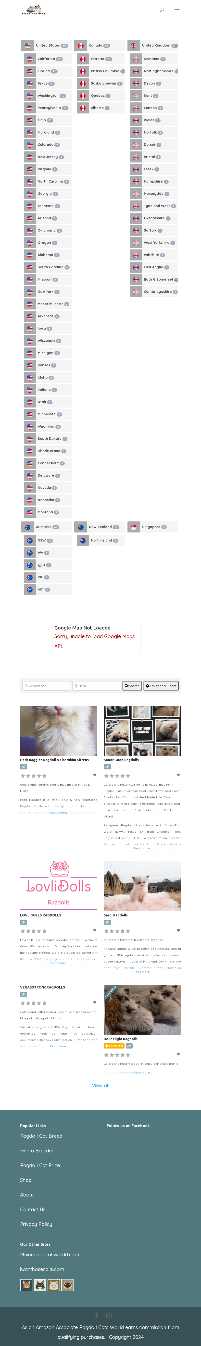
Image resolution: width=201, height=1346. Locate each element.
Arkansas (48, 316)
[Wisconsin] (30, 340)
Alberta (99, 108)
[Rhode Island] (30, 451)
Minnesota (49, 414)
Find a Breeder (37, 1151)
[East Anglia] (136, 267)
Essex (150, 169)
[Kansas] (30, 365)
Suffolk (152, 230)
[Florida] (30, 71)
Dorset (151, 144)
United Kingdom (159, 45)
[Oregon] (30, 242)
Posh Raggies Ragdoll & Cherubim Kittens (54, 760)
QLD (44, 565)
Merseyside (155, 193)
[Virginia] (30, 169)
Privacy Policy (36, 1224)
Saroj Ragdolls (116, 915)
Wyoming (48, 426)
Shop (26, 1180)
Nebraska (48, 500)
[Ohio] (30, 120)
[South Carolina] (30, 267)
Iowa (44, 328)
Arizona (46, 218)
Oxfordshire (156, 218)
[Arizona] (30, 218)
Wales (151, 120)
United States (51, 45)
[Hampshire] (136, 181)
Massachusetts (52, 304)
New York (48, 291)
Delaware (48, 475)
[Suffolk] (136, 230)
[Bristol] (136, 156)
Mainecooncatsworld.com (49, 1254)
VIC (43, 577)
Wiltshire (153, 255)
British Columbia (107, 71)
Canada (98, 45)
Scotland (154, 59)
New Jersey (50, 157)
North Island (103, 540)
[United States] (27, 45)
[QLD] (30, 564)
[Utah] (30, 402)
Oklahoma (49, 230)
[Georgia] (30, 193)
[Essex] (136, 169)
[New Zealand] (80, 526)
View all (100, 1085)
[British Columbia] (83, 71)
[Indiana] (30, 389)
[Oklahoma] (30, 230)
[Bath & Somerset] (136, 279)
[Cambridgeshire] (136, 291)
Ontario (100, 59)
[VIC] (30, 577)
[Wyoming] (30, 426)
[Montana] (30, 512)
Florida (47, 71)
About (27, 1195)
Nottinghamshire (161, 71)
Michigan (48, 353)
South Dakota (51, 438)
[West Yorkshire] (136, 242)
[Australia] (27, 526)
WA (42, 552)
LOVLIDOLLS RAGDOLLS (40, 915)
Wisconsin (48, 340)
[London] (136, 107)
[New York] (30, 291)
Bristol (151, 157)
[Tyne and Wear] (136, 205)
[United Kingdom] (133, 45)
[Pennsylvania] (30, 107)
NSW (44, 540)
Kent (150, 95)
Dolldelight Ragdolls (121, 1039)
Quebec (100, 95)
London (152, 108)
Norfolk (152, 132)
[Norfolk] (136, 132)
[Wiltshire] (136, 254)
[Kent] (136, 95)
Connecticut (50, 463)
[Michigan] (30, 352)
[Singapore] (133, 526)
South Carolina (53, 267)
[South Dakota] (30, 438)
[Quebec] (83, 95)
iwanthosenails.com (42, 1269)
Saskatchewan (106, 83)
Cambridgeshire (160, 291)
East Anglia (155, 267)
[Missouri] (30, 279)
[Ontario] (83, 58)
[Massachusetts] (30, 303)
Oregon (46, 242)
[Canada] (80, 45)
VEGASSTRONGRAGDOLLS (42, 987)
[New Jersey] (30, 156)
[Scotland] (136, 58)
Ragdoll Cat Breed (41, 1136)
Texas (45, 83)
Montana (47, 512)
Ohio (44, 120)
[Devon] (136, 83)
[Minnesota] (30, 414)
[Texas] (30, 83)
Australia (46, 527)
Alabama (48, 255)
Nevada (46, 487)
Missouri (47, 279)
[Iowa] (30, 328)
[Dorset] (136, 144)
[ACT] (30, 589)
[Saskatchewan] (83, 83)
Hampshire (155, 181)
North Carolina (52, 181)
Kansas (46, 365)
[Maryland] (30, 132)
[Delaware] (30, 475)
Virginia (47, 169)
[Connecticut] (30, 463)
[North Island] (83, 540)
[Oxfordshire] (136, 218)
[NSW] (30, 540)
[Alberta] (83, 107)
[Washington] (30, 95)
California (49, 59)
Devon (151, 83)
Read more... (59, 812)
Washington (51, 95)
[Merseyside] (136, 193)
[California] (30, 58)
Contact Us (32, 1209)
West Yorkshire (158, 242)
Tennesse (48, 206)
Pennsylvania (52, 108)
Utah (44, 402)
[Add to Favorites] (95, 775)
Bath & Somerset (160, 279)
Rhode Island (51, 451)
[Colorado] (30, 144)
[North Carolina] (30, 181)
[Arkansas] (30, 316)
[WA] (30, 552)
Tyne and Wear (159, 206)
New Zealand (103, 527)
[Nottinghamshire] (136, 71)
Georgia (47, 193)
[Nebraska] (30, 500)
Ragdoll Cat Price (40, 1165)
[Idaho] (30, 377)
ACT (43, 589)
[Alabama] (30, 254)
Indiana (46, 389)
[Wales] (136, 120)
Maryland (48, 132)
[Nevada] (30, 487)
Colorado (48, 144)
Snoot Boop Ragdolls (121, 760)
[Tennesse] (30, 205)
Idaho (45, 377)
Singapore (153, 527)
